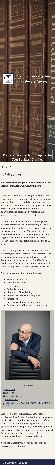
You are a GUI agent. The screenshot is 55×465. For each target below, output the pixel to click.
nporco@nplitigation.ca (16, 396)
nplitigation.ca (11, 399)
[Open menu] (52, 3)
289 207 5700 (10, 389)
